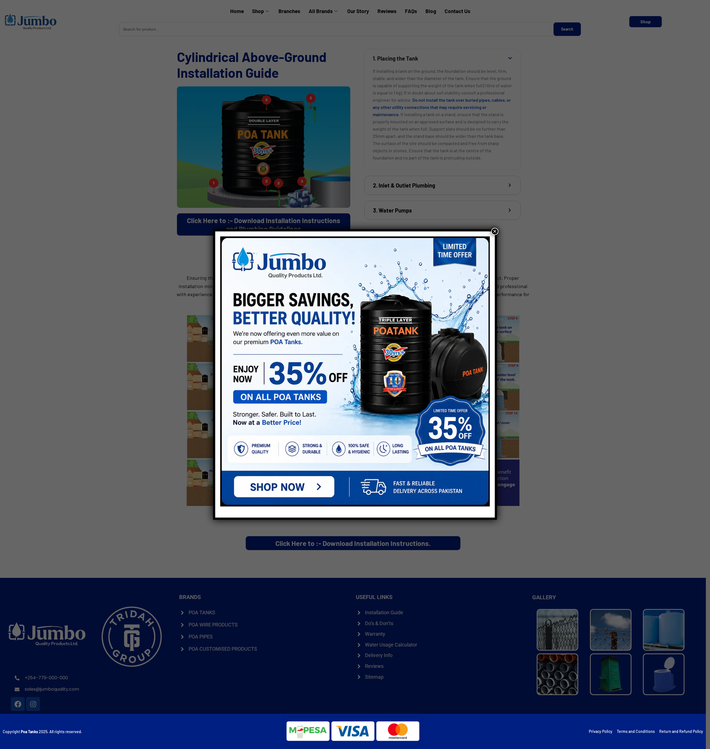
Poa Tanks (29, 731)
